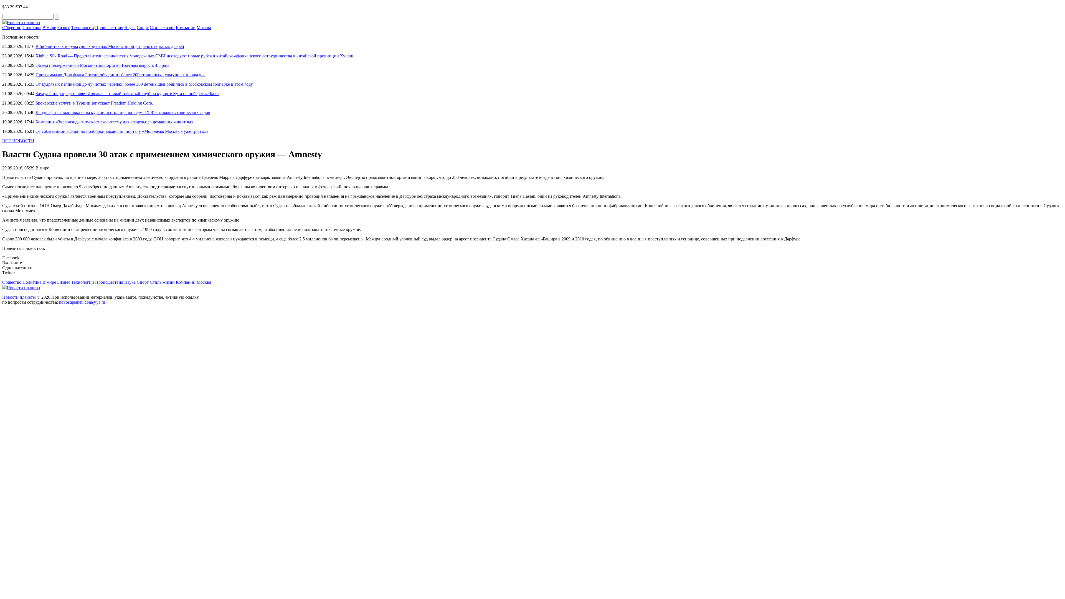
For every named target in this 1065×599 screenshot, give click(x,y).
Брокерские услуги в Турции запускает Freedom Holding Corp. (94, 103)
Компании (186, 27)
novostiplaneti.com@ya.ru (82, 302)
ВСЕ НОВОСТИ (18, 140)
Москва (204, 27)
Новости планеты (19, 297)
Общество (11, 27)
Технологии (82, 27)
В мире (49, 27)
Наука (130, 27)
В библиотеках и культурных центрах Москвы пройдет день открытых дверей (110, 46)
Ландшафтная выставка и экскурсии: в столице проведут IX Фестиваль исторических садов (123, 112)
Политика (31, 27)
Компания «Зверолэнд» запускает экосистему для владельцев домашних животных (114, 122)
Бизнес (63, 27)
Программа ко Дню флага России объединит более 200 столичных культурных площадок (120, 74)
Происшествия (109, 27)
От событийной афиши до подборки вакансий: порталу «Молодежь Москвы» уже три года (122, 131)
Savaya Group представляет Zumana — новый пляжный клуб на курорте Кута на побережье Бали (127, 93)
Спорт (143, 27)
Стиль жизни (162, 27)
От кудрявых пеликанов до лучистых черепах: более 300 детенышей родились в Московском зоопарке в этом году (144, 84)
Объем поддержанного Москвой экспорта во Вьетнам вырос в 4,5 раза (102, 65)
